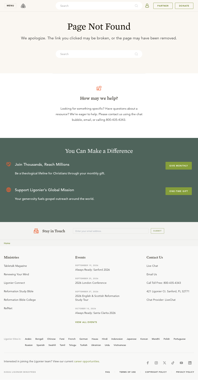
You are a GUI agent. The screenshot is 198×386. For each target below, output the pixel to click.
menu (10, 5)
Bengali (39, 338)
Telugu (72, 344)
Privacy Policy (185, 372)
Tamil (62, 344)
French (72, 338)
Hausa (95, 338)
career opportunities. (87, 361)
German (83, 338)
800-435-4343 (115, 120)
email (87, 120)
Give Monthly (178, 165)
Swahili (52, 344)
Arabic (28, 338)
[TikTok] (173, 363)
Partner (163, 5)
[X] (164, 363)
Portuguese (180, 338)
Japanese (132, 338)
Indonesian (117, 338)
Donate (184, 5)
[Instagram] (156, 363)
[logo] (23, 6)
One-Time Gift (178, 191)
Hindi (105, 338)
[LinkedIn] (190, 363)
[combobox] (93, 6)
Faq (107, 372)
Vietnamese (120, 344)
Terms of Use (127, 372)
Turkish (83, 344)
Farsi (62, 338)
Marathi (156, 338)
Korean (144, 338)
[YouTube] (181, 363)
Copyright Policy (156, 372)
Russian (29, 344)
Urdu (107, 344)
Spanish (41, 344)
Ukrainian (96, 344)
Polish (167, 338)
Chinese (51, 338)
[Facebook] (148, 363)
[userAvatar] (147, 6)
